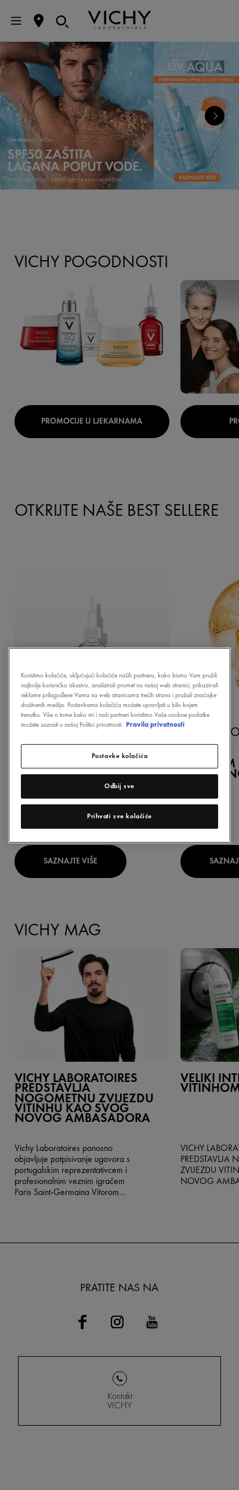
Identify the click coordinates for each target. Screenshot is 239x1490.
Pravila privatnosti (155, 724)
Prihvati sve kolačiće (119, 816)
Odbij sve (119, 786)
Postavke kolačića (120, 756)
